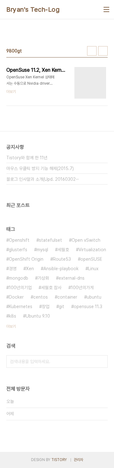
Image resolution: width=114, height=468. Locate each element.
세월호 (63, 249)
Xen (30, 268)
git (61, 306)
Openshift (19, 240)
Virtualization (92, 249)
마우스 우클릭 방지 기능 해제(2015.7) (40, 168)
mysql (42, 249)
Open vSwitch (86, 240)
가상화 (43, 278)
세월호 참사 (51, 287)
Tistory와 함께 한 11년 (27, 157)
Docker (16, 297)
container (67, 297)
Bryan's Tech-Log (33, 9)
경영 (12, 268)
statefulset (50, 240)
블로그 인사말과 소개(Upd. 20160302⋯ (42, 179)
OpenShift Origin (26, 259)
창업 (45, 306)
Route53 (62, 259)
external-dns (72, 278)
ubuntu (94, 297)
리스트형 (103, 51)
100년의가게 (82, 287)
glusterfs (18, 249)
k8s (12, 316)
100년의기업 (20, 287)
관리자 (78, 460)
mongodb (18, 278)
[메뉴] (106, 9)
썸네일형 (92, 51)
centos (40, 297)
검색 (101, 362)
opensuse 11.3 (88, 306)
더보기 (11, 326)
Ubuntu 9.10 (38, 316)
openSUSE (91, 259)
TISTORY (59, 460)
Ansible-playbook (61, 268)
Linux (93, 268)
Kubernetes (20, 306)
